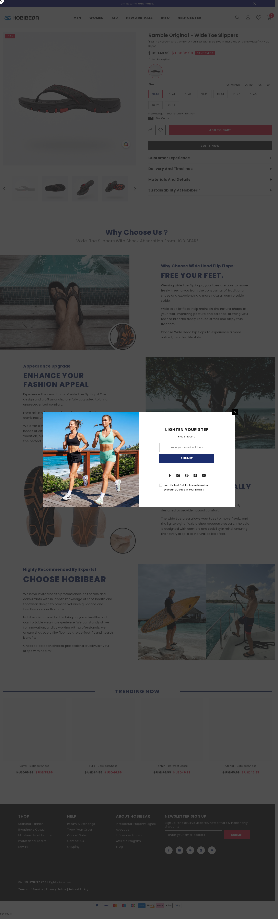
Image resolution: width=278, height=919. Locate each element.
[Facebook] (169, 475)
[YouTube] (204, 475)
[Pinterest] (187, 475)
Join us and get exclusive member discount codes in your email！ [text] (186, 487)
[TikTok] (195, 475)
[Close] (235, 412)
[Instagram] (178, 475)
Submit (187, 458)
